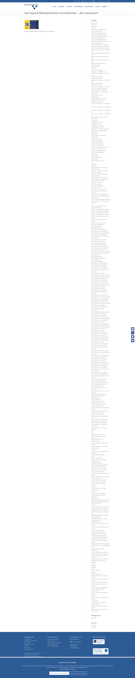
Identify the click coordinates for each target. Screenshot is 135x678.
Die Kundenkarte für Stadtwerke (98, 249)
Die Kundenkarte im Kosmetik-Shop (99, 295)
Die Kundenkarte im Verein (97, 342)
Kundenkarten (94, 120)
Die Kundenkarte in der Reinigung (99, 372)
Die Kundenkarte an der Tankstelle (99, 229)
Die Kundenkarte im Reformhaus (98, 315)
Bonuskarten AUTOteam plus (98, 186)
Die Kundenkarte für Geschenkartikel (99, 248)
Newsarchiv (94, 565)
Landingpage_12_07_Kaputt (97, 127)
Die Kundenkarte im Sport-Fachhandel (100, 327)
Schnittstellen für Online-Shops (98, 135)
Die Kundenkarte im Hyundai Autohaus (100, 285)
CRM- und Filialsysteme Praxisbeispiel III (100, 48)
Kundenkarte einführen (96, 522)
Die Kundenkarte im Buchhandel (98, 266)
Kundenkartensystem (96, 123)
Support (93, 594)
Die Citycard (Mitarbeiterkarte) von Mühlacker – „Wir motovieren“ (61, 13)
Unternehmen (94, 601)
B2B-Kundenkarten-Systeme (97, 434)
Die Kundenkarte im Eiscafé (97, 273)
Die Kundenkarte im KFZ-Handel (98, 466)
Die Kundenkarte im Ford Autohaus (99, 281)
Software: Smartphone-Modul (98, 149)
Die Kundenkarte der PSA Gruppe (99, 244)
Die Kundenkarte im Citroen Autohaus (100, 268)
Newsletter (93, 567)
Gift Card (93, 68)
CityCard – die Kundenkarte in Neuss (99, 212)
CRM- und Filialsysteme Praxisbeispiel (100, 44)
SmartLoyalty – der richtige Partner (99, 587)
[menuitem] (54, 6)
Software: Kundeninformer (97, 144)
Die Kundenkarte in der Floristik (98, 360)
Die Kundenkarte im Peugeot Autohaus (100, 312)
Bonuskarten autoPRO (96, 184)
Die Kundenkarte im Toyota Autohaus (100, 340)
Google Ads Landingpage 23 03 (98, 71)
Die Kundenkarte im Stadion (97, 330)
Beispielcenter (94, 438)
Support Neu (94, 596)
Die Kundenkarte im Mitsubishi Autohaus (100, 303)
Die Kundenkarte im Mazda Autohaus (100, 302)
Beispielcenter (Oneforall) (97, 439)
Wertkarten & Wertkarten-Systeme (99, 609)
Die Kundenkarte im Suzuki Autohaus (100, 333)
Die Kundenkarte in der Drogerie (98, 428)
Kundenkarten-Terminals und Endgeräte (100, 543)
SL (91, 204)
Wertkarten (94, 165)
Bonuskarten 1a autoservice (97, 181)
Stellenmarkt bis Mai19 (96, 157)
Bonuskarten (94, 23)
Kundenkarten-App (29, 649)
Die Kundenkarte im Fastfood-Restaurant (100, 276)
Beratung (93, 429)
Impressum (94, 486)
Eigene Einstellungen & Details (78, 673)
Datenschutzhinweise (64, 669)
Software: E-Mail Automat (97, 142)
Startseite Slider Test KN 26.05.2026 (99, 592)
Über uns (93, 599)
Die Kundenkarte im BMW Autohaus (99, 263)
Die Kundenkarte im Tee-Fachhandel (99, 337)
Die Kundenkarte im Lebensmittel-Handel (100, 296)
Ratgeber (93, 572)
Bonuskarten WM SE (96, 187)
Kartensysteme (94, 93)
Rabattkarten (94, 134)
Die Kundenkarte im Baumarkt (98, 258)
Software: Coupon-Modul (97, 140)
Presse (92, 569)
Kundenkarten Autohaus (97, 122)
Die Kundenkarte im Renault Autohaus (100, 317)
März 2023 (93, 627)
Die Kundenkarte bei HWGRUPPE (98, 234)
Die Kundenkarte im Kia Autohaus (99, 290)
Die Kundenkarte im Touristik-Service (99, 339)
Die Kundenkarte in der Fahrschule (99, 422)
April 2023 (93, 625)
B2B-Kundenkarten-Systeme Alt (98, 436)
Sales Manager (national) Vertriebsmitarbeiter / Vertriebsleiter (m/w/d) (99, 575)
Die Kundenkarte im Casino (97, 414)
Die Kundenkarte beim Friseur (98, 241)
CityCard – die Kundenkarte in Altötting (100, 211)
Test (92, 162)
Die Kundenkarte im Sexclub (97, 322)
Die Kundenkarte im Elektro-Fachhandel (100, 275)
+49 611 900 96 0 (75, 639)
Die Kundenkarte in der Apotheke (99, 189)
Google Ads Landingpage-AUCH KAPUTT (100, 86)
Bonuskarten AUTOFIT (96, 182)
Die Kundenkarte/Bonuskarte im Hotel (100, 382)
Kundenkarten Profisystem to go (98, 532)
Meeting (93, 564)
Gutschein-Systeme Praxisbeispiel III (99, 91)
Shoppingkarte (94, 137)
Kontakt (93, 505)
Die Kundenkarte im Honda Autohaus (100, 283)
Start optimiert (94, 155)
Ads (92, 431)
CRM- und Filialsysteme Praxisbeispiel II (100, 46)
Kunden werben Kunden (97, 95)
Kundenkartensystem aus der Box (99, 552)
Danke (92, 456)
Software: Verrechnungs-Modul (98, 150)
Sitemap (93, 585)
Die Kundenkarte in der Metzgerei (99, 365)
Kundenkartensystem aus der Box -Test (100, 554)
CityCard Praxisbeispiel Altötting (98, 29)
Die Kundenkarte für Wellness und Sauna (100, 251)
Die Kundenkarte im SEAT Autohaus (99, 320)
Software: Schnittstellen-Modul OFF (99, 147)
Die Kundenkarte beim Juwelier (98, 243)
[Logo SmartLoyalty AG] (42, 6)
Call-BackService (100, 642)
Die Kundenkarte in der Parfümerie (99, 367)
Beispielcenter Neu (95, 441)
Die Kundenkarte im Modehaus (98, 305)
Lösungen (93, 562)
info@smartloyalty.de (76, 642)
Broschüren (94, 449)
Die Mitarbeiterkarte (96, 399)
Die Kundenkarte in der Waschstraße (99, 374)
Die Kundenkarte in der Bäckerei (98, 357)
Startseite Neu (94, 591)
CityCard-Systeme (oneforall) (98, 454)
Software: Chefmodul (96, 139)
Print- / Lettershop (95, 570)
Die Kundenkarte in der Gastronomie (99, 362)
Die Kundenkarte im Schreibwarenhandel (100, 318)
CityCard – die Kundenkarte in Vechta (100, 214)
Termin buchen (94, 159)
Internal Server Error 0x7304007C (98, 488)
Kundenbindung (95, 97)
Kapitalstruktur (94, 490)
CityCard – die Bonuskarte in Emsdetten (100, 209)
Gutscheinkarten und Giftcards (98, 483)
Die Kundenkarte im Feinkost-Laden (99, 278)
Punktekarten (94, 132)
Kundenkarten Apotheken (31, 641)
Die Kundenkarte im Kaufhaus (98, 288)
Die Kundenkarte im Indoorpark (98, 286)
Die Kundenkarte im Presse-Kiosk (99, 313)
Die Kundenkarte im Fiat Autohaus (99, 280)
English (108, 1)
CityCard (93, 28)
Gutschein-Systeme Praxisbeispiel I (99, 88)
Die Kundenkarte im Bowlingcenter (99, 265)
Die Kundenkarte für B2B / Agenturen (99, 246)
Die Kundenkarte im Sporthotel (98, 328)
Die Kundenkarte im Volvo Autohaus (99, 344)
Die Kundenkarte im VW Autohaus (99, 345)
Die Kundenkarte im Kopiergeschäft (99, 194)
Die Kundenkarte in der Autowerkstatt (100, 355)
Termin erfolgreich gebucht (97, 160)
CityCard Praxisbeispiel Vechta (98, 38)
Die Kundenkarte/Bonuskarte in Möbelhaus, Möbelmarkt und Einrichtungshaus (98, 396)
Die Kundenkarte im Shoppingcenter (99, 323)
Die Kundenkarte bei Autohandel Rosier (100, 233)
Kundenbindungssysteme (97, 102)
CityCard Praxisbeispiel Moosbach (99, 34)
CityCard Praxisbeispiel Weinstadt (99, 39)
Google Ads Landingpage (97, 70)
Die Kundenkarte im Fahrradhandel (99, 419)
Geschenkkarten (95, 66)
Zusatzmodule (94, 611)
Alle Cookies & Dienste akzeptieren (59, 673)
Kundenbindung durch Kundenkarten (100, 507)
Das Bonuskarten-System (97, 458)
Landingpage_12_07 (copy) (97, 125)
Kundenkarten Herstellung (97, 530)
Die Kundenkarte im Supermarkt (98, 332)
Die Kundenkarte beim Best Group (99, 239)
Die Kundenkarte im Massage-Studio (99, 300)
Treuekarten (94, 164)
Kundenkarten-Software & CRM (98, 538)
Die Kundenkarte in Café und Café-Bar (100, 350)
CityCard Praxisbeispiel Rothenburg (99, 36)
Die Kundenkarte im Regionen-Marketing (100, 199)
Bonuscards (27, 647)
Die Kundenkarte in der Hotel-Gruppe (100, 364)
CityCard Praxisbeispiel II (97, 31)
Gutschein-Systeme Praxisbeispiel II (99, 90)
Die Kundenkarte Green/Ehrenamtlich (100, 253)
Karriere (93, 491)
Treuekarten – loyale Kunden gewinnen (100, 597)
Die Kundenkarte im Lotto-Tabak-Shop (100, 298)
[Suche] (109, 6)
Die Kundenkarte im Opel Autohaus (99, 307)
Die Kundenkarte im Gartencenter (99, 421)
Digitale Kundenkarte (29, 644)
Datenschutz (82, 667)
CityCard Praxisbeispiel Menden (98, 33)
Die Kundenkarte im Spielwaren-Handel (100, 325)
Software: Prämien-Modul (97, 145)
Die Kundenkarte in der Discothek (99, 359)
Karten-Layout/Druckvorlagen (98, 493)
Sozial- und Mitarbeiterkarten (98, 589)
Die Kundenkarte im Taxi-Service (98, 335)
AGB (92, 433)
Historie (93, 485)
